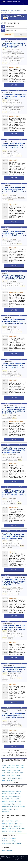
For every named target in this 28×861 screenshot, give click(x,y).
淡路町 (16, 823)
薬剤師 (3, 850)
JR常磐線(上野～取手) (7, 806)
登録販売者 (9, 850)
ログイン (24, 4)
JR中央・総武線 (15, 798)
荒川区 (16, 773)
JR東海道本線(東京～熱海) (8, 791)
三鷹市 (20, 778)
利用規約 (13, 856)
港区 (13, 765)
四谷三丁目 (15, 828)
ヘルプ (15, 858)
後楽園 (16, 821)
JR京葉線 (4, 809)
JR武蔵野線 (11, 793)
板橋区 (21, 773)
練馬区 (3, 775)
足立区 (8, 775)
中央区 (9, 765)
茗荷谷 (12, 821)
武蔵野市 (14, 778)
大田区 (3, 770)
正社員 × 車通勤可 (16, 843)
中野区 (18, 770)
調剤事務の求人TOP (5, 10)
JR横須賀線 (5, 796)
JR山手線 (18, 791)
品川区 (17, 767)
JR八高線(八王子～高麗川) (8, 804)
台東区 (3, 767)
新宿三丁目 (4, 831)
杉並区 (3, 773)
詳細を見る (14, 85)
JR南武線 (4, 793)
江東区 (13, 767)
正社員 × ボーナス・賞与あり (9, 838)
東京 (3, 826)
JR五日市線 (18, 801)
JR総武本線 (5, 801)
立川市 (9, 778)
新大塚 (7, 821)
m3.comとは (16, 859)
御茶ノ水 (11, 823)
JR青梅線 (11, 801)
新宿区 (17, 765)
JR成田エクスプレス (13, 809)
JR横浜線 (17, 793)
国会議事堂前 (17, 826)
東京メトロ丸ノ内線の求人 (16, 10)
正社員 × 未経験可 (6, 843)
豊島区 (8, 773)
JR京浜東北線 (5, 811)
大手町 (21, 823)
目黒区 (22, 767)
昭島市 (13, 780)
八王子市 (4, 778)
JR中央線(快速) (5, 798)
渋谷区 (14, 770)
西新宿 (14, 831)
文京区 (22, 765)
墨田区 (8, 767)
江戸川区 (18, 775)
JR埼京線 (16, 806)
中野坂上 (19, 831)
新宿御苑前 (22, 828)
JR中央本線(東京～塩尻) (15, 796)
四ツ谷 (9, 828)
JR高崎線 (22, 806)
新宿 (10, 831)
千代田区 (4, 765)
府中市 (8, 780)
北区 (12, 773)
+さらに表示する (14, 782)
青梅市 (3, 780)
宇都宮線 (18, 804)
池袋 (3, 821)
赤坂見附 (4, 828)
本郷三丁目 (4, 823)
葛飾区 (13, 775)
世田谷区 (9, 770)
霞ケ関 (10, 826)
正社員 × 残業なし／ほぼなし (9, 840)
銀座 (7, 826)
